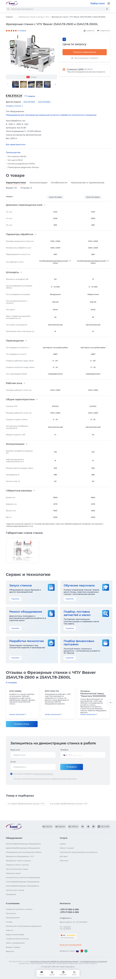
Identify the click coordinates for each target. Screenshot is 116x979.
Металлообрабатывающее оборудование (23, 844)
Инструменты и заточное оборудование (23, 877)
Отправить (71, 767)
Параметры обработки (19, 234)
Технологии (11, 913)
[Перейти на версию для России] (77, 951)
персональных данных (44, 774)
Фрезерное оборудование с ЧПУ (20, 856)
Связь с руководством (15, 943)
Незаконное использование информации (23, 926)
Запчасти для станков (15, 890)
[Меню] (108, 3)
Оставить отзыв (21, 724)
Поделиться (105, 31)
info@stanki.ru (65, 918)
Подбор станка (97, 3)
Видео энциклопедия (15, 935)
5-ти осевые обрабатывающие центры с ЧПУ (69, 804)
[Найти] (8, 9)
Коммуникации (15, 444)
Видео (11, 187)
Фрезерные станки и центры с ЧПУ (34, 17)
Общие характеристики (20, 399)
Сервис (63, 844)
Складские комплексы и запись (19, 909)
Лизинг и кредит (67, 848)
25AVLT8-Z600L (93, 197)
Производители (13, 918)
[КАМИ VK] (82, 826)
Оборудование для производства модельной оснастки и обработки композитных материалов (51, 115)
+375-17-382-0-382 (69, 909)
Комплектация (38, 182)
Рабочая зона (14, 383)
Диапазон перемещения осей (24, 205)
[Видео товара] (15, 84)
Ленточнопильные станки (17, 869)
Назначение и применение (87, 182)
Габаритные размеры (19, 490)
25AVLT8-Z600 (55, 197)
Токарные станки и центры (17, 865)
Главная (9, 17)
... (15, 17)
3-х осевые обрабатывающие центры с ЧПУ (26, 804)
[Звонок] (52, 973)
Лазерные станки (13, 873)
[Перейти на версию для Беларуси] (81, 951)
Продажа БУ (11, 894)
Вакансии (10, 951)
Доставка (63, 856)
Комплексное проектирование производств (78, 852)
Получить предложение (84, 52)
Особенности (59, 182)
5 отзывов (22, 31)
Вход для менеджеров (70, 945)
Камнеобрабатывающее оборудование (22, 886)
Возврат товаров (13, 947)
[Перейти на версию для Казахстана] (86, 951)
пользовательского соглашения (93, 961)
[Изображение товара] (31, 53)
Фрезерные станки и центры (18, 861)
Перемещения (15, 340)
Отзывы (26, 187)
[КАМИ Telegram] (88, 826)
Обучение (64, 861)
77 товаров (29, 96)
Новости (9, 930)
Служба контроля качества (17, 939)
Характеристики (16, 182)
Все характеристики (15, 144)
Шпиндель (12, 272)
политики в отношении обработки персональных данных (54, 961)
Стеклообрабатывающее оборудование (22, 882)
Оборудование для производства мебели (23, 852)
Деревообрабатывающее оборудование (23, 848)
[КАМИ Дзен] (93, 826)
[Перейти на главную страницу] (12, 3)
